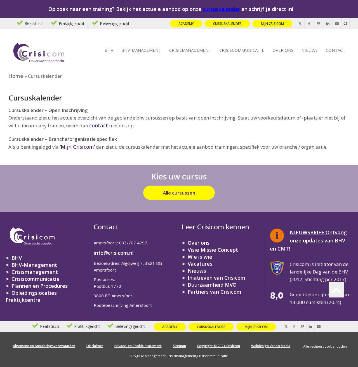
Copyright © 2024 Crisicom (218, 345)
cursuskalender (221, 9)
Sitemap (179, 345)
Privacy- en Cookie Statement (138, 345)
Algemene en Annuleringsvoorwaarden (44, 345)
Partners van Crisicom (214, 291)
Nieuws (197, 270)
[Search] (346, 23)
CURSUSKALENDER (227, 23)
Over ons (198, 242)
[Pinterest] (318, 23)
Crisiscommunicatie (35, 278)
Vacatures (200, 263)
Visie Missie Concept (213, 249)
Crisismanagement (34, 271)
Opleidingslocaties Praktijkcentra (31, 296)
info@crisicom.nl (114, 252)
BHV (16, 257)
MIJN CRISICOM (272, 23)
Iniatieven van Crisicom (216, 277)
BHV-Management (34, 264)
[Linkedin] (327, 23)
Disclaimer (94, 345)
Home (15, 76)
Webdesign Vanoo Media (270, 345)
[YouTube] (337, 23)
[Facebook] (309, 23)
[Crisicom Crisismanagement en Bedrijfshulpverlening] (38, 52)
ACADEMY (186, 23)
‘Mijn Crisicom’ (77, 146)
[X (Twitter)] (299, 23)
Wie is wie (200, 256)
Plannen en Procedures (39, 285)
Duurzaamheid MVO (212, 284)
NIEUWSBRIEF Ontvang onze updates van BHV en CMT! (308, 240)
